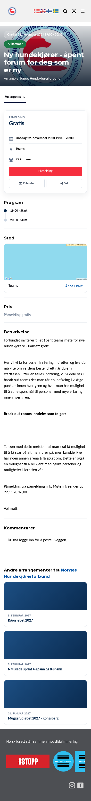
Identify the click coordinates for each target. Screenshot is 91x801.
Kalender (28, 183)
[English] (43, 11)
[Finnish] (49, 11)
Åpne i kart (74, 286)
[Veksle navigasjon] (82, 11)
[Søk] (65, 11)
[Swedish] (56, 11)
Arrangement (15, 97)
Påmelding (45, 171)
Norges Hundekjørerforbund (39, 79)
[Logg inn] (74, 11)
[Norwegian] (37, 11)
